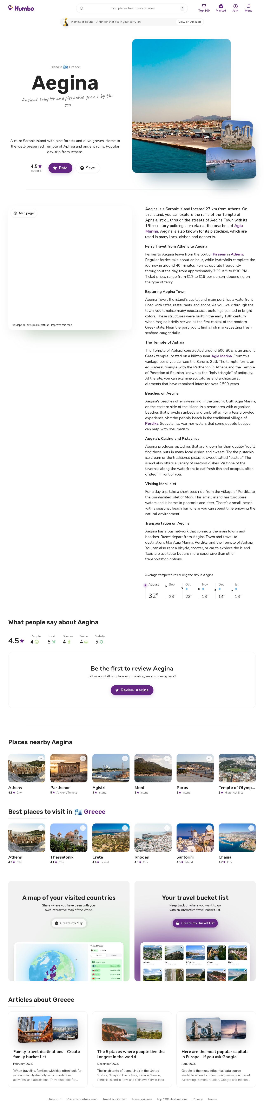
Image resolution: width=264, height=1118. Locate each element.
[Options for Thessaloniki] (83, 828)
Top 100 (204, 11)
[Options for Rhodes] (167, 828)
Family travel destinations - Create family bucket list (46, 1054)
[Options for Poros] (209, 758)
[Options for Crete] (125, 828)
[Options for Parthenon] (83, 758)
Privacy (197, 1099)
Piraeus (219, 254)
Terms (212, 1099)
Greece (71, 67)
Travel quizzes (142, 1099)
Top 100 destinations (172, 1099)
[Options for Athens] (41, 758)
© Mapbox (19, 325)
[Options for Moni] (167, 758)
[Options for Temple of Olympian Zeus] (251, 758)
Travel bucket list (115, 1099)
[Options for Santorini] (209, 828)
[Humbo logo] (21, 7)
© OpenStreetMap (38, 325)
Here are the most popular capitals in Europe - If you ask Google (215, 1054)
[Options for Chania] (251, 828)
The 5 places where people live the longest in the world (131, 1054)
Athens (237, 254)
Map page (26, 213)
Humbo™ (54, 1099)
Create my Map (71, 923)
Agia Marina (221, 356)
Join (235, 11)
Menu (248, 11)
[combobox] (132, 8)
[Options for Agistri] (125, 758)
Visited (221, 11)
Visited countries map (82, 1099)
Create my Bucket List (197, 923)
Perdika (151, 423)
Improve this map (61, 325)
